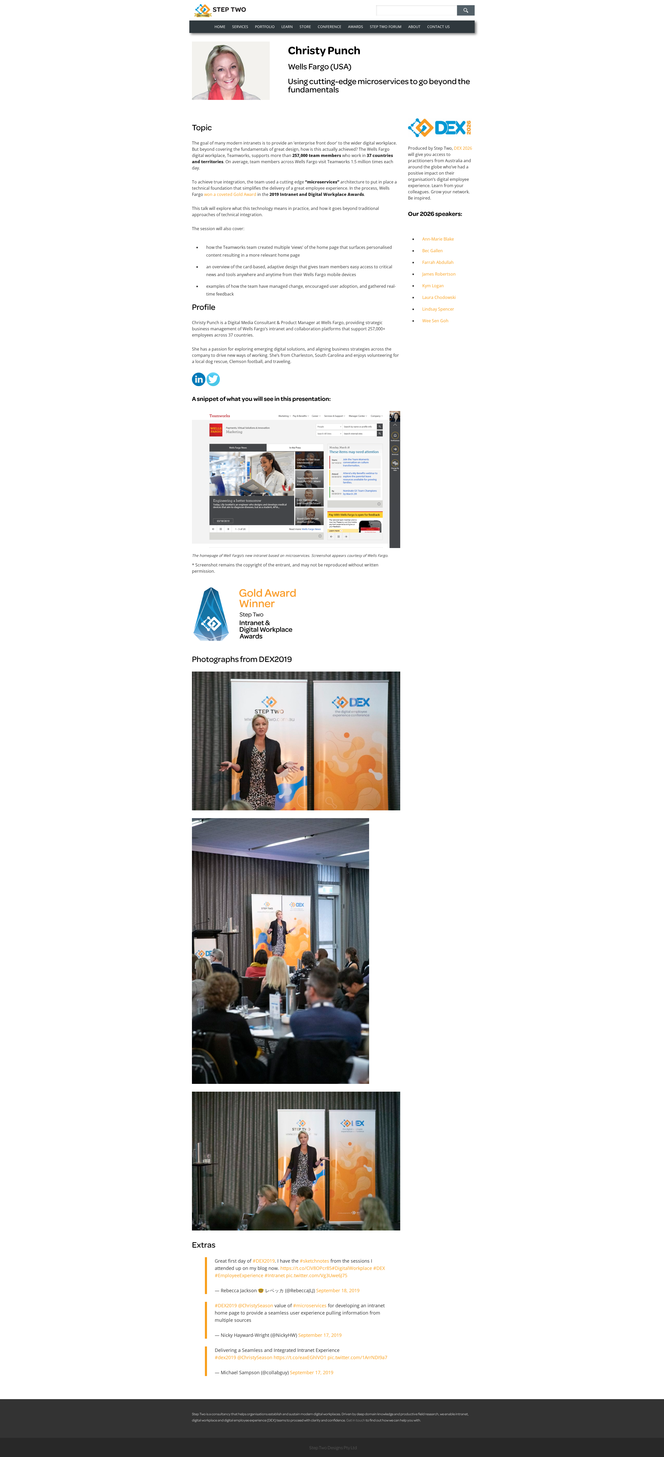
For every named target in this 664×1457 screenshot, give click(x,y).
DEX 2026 (463, 148)
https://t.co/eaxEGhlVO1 (300, 1357)
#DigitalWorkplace (352, 1268)
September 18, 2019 (337, 1290)
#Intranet (275, 1275)
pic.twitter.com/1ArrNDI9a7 (357, 1357)
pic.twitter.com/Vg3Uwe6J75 (316, 1275)
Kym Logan (433, 286)
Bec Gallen (432, 251)
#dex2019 (225, 1357)
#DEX (379, 1268)
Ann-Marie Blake (438, 239)
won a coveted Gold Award (230, 194)
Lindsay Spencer (438, 309)
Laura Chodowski (439, 297)
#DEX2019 (264, 1261)
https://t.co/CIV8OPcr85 (306, 1268)
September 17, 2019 (320, 1335)
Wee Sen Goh (435, 321)
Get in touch (355, 1420)
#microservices (310, 1305)
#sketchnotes (314, 1261)
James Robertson (439, 274)
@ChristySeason (255, 1305)
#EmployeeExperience (239, 1275)
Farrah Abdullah (438, 262)
